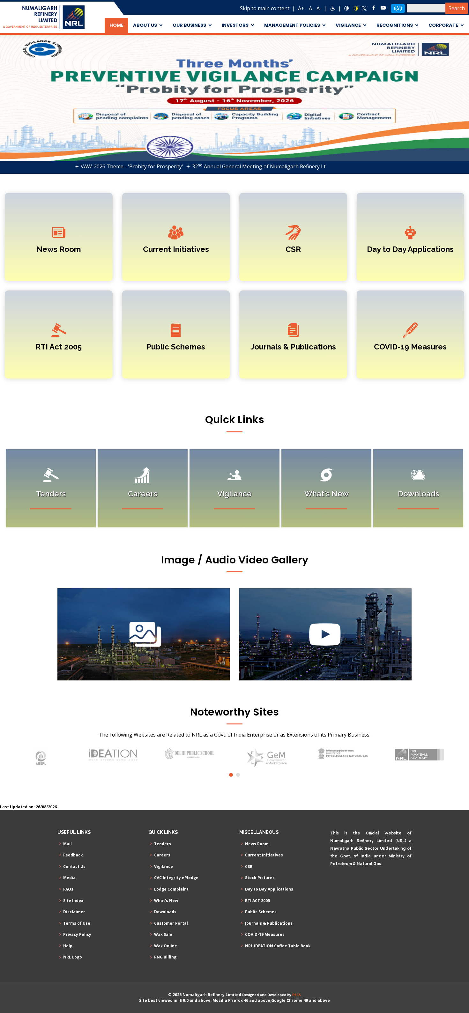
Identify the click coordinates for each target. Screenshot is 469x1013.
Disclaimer (74, 912)
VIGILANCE (348, 25)
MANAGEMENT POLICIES (292, 25)
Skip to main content (264, 8)
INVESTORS (235, 25)
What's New (166, 901)
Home (116, 25)
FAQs (68, 889)
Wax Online (165, 946)
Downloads (165, 912)
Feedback (73, 855)
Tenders (162, 844)
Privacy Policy (77, 934)
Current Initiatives (176, 249)
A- (319, 8)
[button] (5, 98)
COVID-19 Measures (410, 346)
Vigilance (163, 867)
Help (67, 946)
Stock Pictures (260, 878)
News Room (58, 249)
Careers (162, 855)
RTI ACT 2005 (257, 901)
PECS (296, 994)
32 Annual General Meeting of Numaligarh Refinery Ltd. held (238, 166)
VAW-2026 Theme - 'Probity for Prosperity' (104, 166)
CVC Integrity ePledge (176, 878)
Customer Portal (171, 923)
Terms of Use (76, 923)
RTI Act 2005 (58, 346)
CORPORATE (443, 25)
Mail (67, 844)
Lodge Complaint (171, 889)
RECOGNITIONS (394, 25)
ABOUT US (145, 25)
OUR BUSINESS (189, 25)
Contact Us (74, 867)
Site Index (73, 901)
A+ (301, 8)
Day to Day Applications (410, 249)
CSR (293, 249)
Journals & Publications (293, 346)
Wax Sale (163, 934)
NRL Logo (72, 957)
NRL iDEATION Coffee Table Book (278, 946)
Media (69, 878)
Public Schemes (175, 346)
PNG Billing (165, 957)
